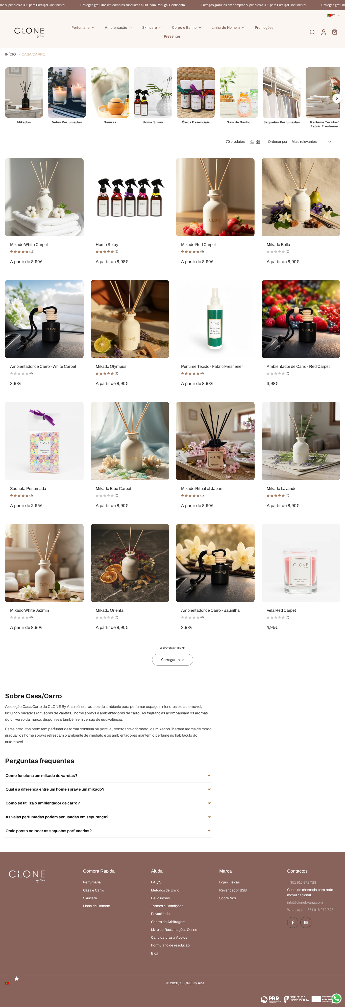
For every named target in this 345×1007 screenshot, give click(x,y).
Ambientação (116, 27)
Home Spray (153, 122)
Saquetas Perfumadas (281, 122)
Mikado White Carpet (29, 244)
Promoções (264, 27)
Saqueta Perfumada (28, 488)
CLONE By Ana (192, 983)
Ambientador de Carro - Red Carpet (298, 366)
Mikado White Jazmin (29, 610)
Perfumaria (80, 27)
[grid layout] (258, 142)
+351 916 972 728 (302, 882)
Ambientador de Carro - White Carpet (43, 366)
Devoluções (160, 898)
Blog (154, 953)
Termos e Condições (167, 906)
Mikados (24, 122)
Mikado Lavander (282, 488)
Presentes (172, 36)
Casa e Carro (93, 890)
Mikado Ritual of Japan (201, 488)
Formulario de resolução (170, 945)
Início (10, 54)
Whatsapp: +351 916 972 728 (310, 910)
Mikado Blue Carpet (113, 488)
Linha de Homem (226, 27)
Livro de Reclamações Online (174, 929)
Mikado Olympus (111, 366)
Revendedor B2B (233, 890)
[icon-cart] (334, 32)
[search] (312, 32)
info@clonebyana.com (305, 902)
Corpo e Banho (184, 27)
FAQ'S (156, 882)
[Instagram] (305, 922)
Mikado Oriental (110, 610)
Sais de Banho (238, 122)
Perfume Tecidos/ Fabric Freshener (324, 124)
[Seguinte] (337, 98)
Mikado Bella (278, 244)
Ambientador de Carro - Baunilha (210, 610)
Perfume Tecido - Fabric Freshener (212, 366)
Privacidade (160, 914)
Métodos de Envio (165, 890)
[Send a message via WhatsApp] (336, 998)
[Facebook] (292, 922)
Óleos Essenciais (196, 122)
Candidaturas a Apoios (169, 937)
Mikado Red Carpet (198, 244)
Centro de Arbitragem (168, 922)
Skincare (149, 27)
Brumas (110, 122)
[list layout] (252, 142)
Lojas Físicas (229, 882)
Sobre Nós (227, 898)
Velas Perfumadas (67, 122)
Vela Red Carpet (281, 610)
